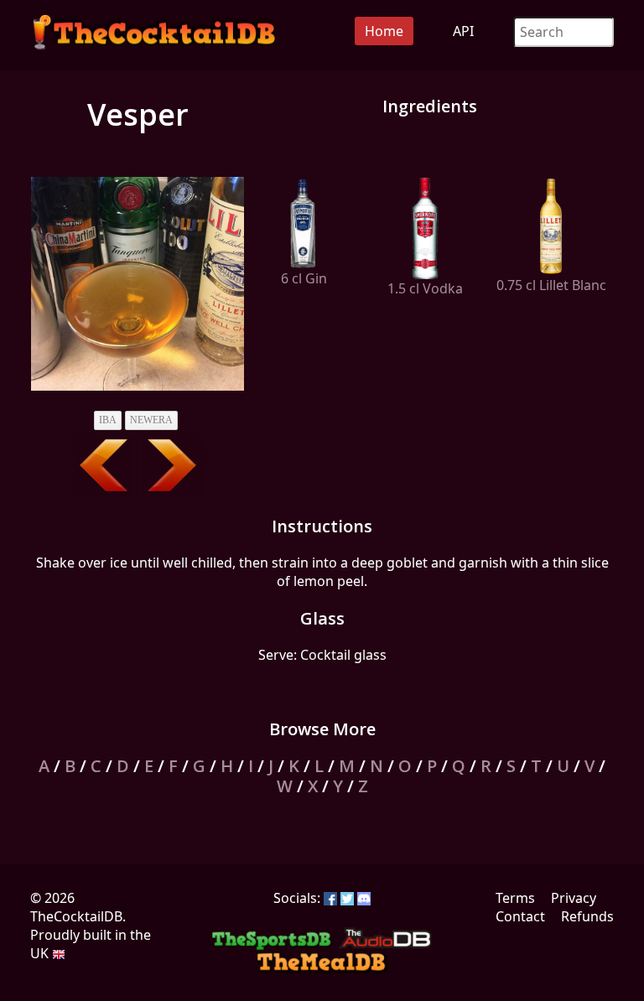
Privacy (573, 898)
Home (384, 31)
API (463, 31)
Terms (515, 898)
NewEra (151, 420)
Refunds (587, 916)
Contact (520, 916)
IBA (108, 420)
